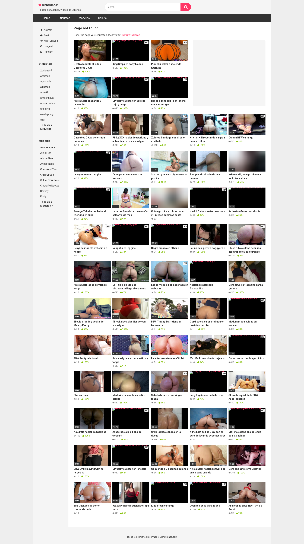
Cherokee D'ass (49, 169)
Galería (102, 18)
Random (48, 51)
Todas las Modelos (46, 204)
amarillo (44, 92)
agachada (45, 81)
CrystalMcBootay (49, 185)
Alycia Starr (46, 158)
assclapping (46, 114)
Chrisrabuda (47, 174)
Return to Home (131, 35)
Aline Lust (45, 152)
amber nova (47, 97)
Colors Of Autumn (50, 180)
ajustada (45, 87)
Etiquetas (64, 18)
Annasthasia (47, 163)
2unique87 (46, 70)
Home (46, 18)
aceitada (45, 76)
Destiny (44, 191)
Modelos (84, 18)
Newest (47, 30)
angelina (45, 108)
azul (42, 119)
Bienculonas (49, 5)
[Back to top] (292, 533)
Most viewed (50, 40)
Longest (48, 46)
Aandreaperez (48, 147)
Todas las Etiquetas (46, 127)
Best (46, 35)
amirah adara (47, 103)
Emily (43, 196)
